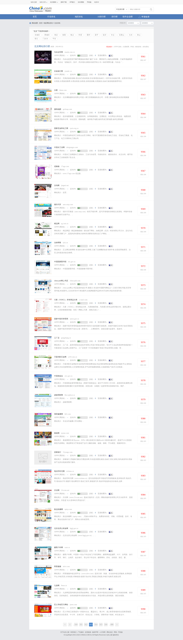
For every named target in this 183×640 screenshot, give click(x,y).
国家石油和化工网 (61, 128)
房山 (138, 35)
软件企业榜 (128, 17)
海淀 (56, 35)
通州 (88, 35)
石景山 (121, 35)
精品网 (56, 223)
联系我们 (74, 632)
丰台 (112, 35)
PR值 (132, 47)
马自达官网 (58, 52)
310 (75, 624)
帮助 (115, 632)
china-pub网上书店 (61, 281)
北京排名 (57, 23)
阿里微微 (57, 566)
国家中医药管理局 (61, 319)
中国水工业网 (59, 147)
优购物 (56, 166)
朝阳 (64, 35)
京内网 (56, 185)
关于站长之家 (64, 632)
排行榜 (115, 17)
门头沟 (45, 39)
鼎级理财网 (58, 395)
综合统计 (109, 47)
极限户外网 (58, 547)
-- (67, 55)
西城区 (47, 35)
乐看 (56, 90)
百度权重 (126, 47)
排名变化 (146, 47)
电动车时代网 (59, 471)
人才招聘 (102, 632)
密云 (36, 39)
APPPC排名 (118, 47)
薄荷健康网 (58, 414)
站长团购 (81, 2)
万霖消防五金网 (60, 357)
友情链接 (88, 632)
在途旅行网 (58, 71)
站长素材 (53, 2)
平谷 (54, 39)
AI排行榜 (101, 17)
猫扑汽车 (57, 204)
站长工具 (43, 2)
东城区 (37, 35)
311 (81, 624)
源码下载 (64, 2)
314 (95, 624)
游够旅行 (57, 452)
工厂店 (56, 338)
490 (111, 624)
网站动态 (110, 632)
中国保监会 (58, 376)
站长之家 (34, 2)
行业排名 (51, 17)
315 (100, 624)
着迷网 (56, 433)
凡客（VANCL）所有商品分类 (65, 300)
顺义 (72, 35)
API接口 (72, 2)
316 (105, 624)
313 (90, 624)
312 (85, 624)
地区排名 (79, 17)
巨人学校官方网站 (61, 605)
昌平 (96, 35)
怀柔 (80, 35)
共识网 (56, 490)
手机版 (120, 632)
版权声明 (95, 632)
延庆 (104, 35)
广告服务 (81, 632)
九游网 (56, 585)
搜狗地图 (57, 109)
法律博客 (57, 243)
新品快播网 (58, 509)
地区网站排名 (48, 23)
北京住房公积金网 (61, 528)
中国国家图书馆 (60, 262)
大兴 (130, 35)
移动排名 (138, 47)
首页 (35, 17)
